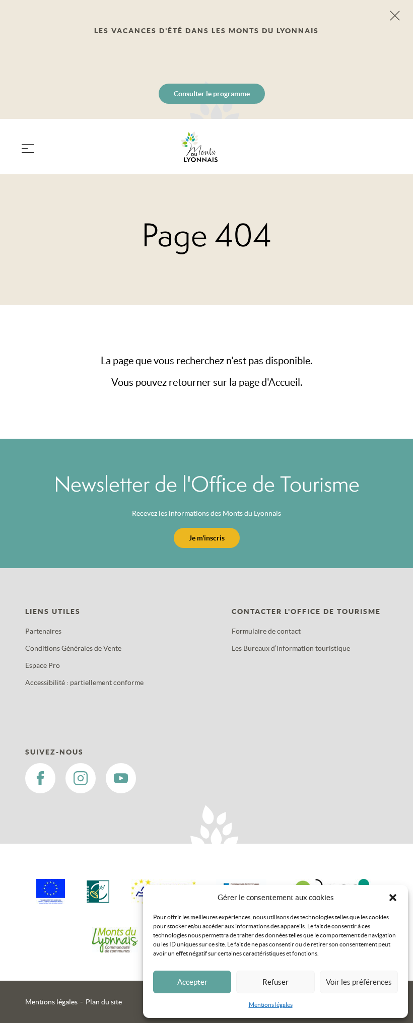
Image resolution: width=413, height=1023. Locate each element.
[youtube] (121, 778)
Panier (382, 153)
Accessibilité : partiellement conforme (84, 682)
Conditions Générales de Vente (73, 648)
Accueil (284, 382)
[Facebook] (40, 778)
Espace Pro (42, 665)
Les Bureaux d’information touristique (291, 648)
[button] (393, 898)
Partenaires (43, 631)
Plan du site (104, 1002)
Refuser (275, 982)
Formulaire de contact (266, 631)
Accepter (192, 982)
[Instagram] (80, 778)
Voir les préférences (359, 982)
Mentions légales (271, 1004)
